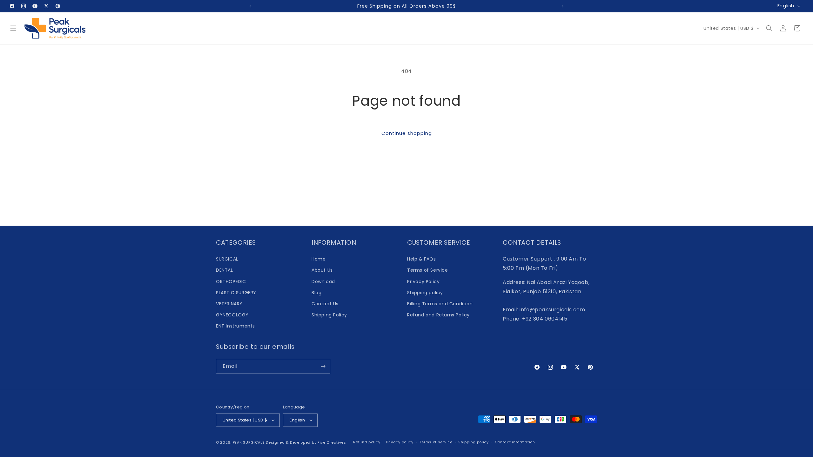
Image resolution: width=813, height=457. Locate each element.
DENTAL (224, 270)
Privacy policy (399, 442)
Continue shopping (406, 133)
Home (319, 259)
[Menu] (13, 28)
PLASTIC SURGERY (236, 292)
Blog (316, 292)
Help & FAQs (421, 259)
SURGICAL (227, 259)
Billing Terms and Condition (440, 304)
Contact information (515, 442)
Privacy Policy (423, 281)
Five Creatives (332, 442)
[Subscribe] (323, 366)
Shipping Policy (329, 315)
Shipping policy (425, 292)
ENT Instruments (235, 326)
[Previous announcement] (250, 6)
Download (323, 281)
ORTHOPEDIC (231, 281)
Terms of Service (427, 270)
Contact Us (325, 304)
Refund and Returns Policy (438, 315)
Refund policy (366, 442)
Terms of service (435, 442)
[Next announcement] (563, 6)
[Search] (769, 28)
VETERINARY (229, 304)
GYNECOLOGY (232, 315)
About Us (322, 270)
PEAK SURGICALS (249, 442)
